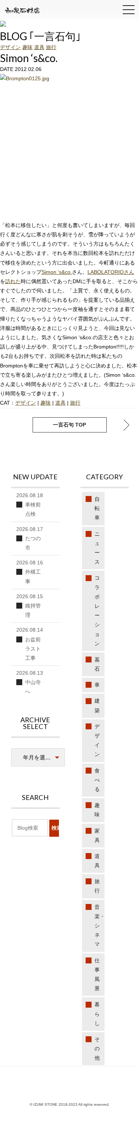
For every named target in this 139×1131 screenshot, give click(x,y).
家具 (97, 835)
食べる (97, 780)
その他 (97, 1048)
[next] (12, 425)
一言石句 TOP (69, 425)
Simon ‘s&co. (57, 272)
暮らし (97, 1013)
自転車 (97, 508)
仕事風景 (97, 974)
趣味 (27, 47)
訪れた (13, 281)
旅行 (51, 47)
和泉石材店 (22, 11)
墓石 (97, 664)
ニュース (97, 548)
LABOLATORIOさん (110, 272)
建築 (97, 705)
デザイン (10, 47)
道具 (39, 47)
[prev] (126, 425)
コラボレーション (97, 610)
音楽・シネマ (100, 925)
